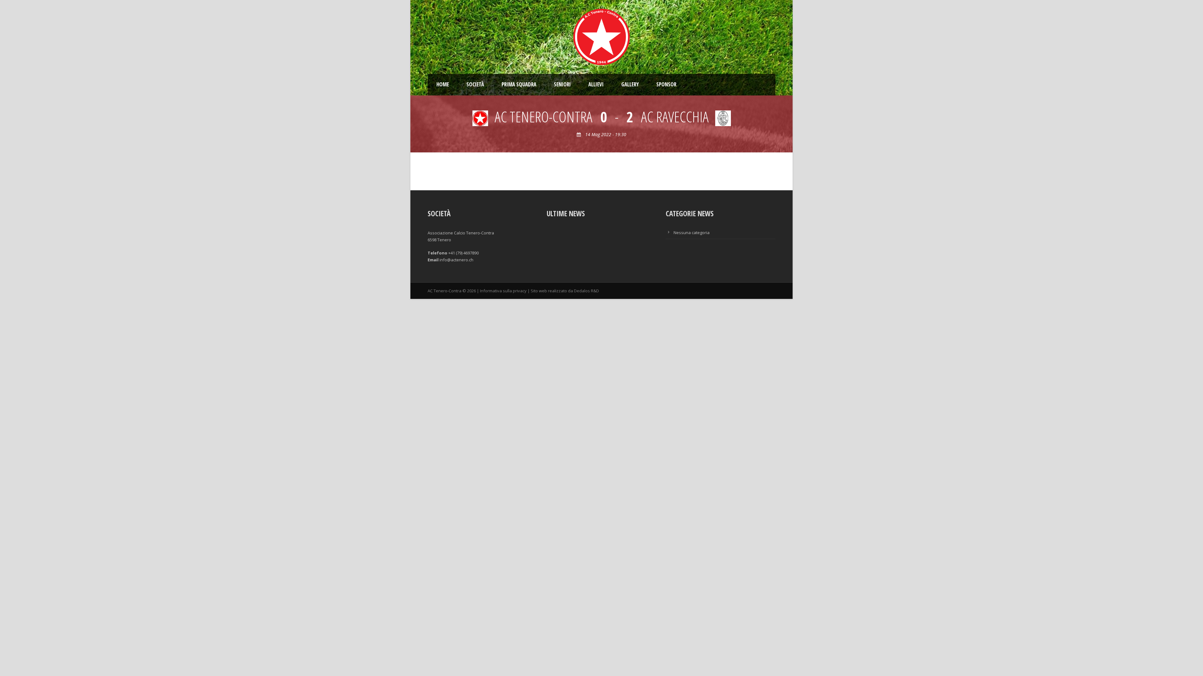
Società (475, 84)
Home (442, 84)
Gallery (630, 84)
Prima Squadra (519, 84)
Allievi (596, 84)
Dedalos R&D (586, 291)
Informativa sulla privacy (503, 291)
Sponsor (666, 84)
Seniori (562, 84)
